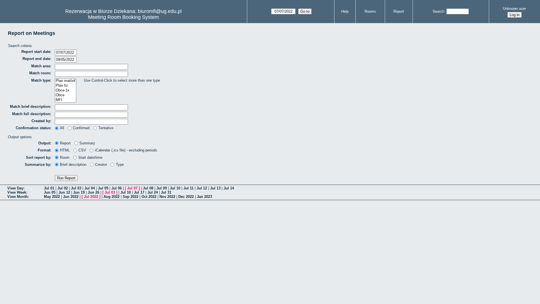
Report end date (36, 59)
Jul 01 (49, 188)
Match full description (31, 114)
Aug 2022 (112, 197)
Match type (40, 80)
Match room (39, 73)
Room (64, 157)
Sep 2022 (130, 197)
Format (44, 150)
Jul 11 (188, 188)
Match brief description (30, 106)
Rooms (370, 11)
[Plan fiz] (65, 85)
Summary (87, 143)
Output (44, 143)
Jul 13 (215, 188)
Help (344, 11)
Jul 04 (89, 188)
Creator (101, 164)
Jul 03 (76, 188)
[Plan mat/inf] (65, 81)
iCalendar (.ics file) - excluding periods (126, 150)
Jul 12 (202, 188)
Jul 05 (103, 188)
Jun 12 (64, 192)
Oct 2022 (148, 197)
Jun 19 (79, 192)
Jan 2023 (204, 197)
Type (119, 164)
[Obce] (65, 95)
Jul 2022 (91, 197)
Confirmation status (33, 128)
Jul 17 (139, 192)
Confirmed (81, 128)
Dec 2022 (186, 197)
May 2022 (52, 197)
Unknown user (514, 8)
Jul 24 (152, 192)
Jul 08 (148, 188)
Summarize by (37, 164)
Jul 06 (116, 188)
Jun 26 (93, 192)
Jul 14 (229, 188)
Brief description (73, 164)
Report (398, 11)
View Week (16, 192)
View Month (17, 197)
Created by (41, 121)
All (62, 128)
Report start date (35, 52)
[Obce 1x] (65, 90)
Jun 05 (49, 192)
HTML (65, 150)
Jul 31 (166, 192)
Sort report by (38, 157)
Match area (40, 66)
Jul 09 (161, 188)
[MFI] (65, 100)
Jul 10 (175, 188)
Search (438, 11)
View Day (15, 188)
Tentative (105, 128)
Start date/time (90, 157)
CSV (82, 150)
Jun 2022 (70, 197)
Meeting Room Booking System (123, 17)
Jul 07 (132, 188)
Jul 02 (62, 188)
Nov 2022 (167, 197)
